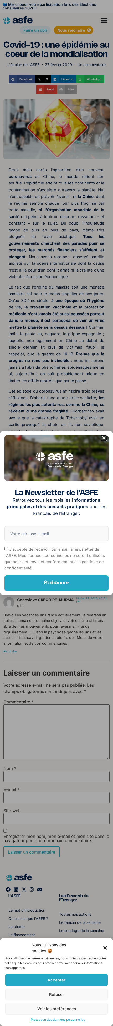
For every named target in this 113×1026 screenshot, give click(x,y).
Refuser (56, 994)
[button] (105, 948)
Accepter (56, 980)
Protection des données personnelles (58, 1020)
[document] (56, 513)
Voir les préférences (56, 1008)
